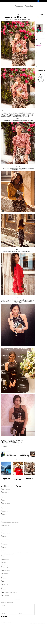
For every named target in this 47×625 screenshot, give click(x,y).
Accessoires (3, 439)
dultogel (5, 506)
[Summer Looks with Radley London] (18, 43)
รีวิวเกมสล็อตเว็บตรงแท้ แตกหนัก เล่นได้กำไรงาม (11, 522)
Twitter (32, 439)
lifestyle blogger (11, 443)
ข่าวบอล (5, 556)
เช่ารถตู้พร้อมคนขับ (7, 495)
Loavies (28, 168)
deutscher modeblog (4, 441)
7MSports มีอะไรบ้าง (7, 489)
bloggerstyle (17, 440)
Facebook (29, 439)
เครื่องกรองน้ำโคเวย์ (7, 567)
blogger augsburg (4, 440)
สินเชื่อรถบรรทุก (6, 517)
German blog (13, 442)
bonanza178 (6, 589)
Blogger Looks (11, 440)
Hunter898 (5, 578)
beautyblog (16, 439)
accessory (8, 439)
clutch (22, 440)
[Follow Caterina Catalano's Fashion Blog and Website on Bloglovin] (38, 45)
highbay (5, 500)
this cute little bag (9, 110)
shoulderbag (3, 445)
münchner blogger (4, 444)
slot (4, 576)
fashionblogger (12, 441)
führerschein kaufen (7, 570)
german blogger (19, 442)
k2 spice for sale (6, 559)
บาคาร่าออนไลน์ (6, 595)
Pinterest (34, 439)
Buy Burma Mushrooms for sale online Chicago (10, 592)
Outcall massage (6, 573)
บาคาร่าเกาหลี (6, 511)
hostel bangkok (6, 528)
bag (12, 439)
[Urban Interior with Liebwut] (29, 468)
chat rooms (5, 514)
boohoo (20, 120)
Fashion (17, 14)
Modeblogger (17, 443)
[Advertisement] (41, 99)
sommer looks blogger (11, 445)
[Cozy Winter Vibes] (18, 468)
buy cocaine (5, 547)
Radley (10, 444)
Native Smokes (6, 584)
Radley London (15, 444)
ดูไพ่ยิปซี (5, 536)
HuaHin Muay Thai (6, 492)
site (4, 550)
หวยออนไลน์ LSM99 (7, 539)
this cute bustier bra (16, 300)
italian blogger (3, 443)
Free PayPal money (7, 503)
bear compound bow (7, 533)
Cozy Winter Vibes (17, 479)
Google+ (31, 439)
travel (17, 445)
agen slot (5, 587)
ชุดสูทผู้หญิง (5, 544)
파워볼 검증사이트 (7, 525)
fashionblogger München (5, 442)
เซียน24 (5, 562)
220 (4, 581)
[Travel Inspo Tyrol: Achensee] (6, 468)
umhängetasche (4, 446)
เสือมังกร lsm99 (6, 565)
